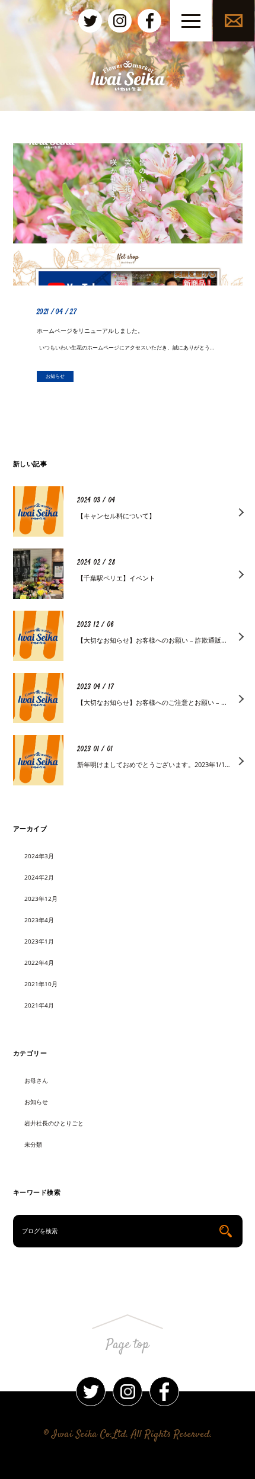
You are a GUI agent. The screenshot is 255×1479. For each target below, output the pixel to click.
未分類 (33, 1144)
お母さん (36, 1080)
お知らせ (36, 1102)
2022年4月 (39, 962)
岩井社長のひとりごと (54, 1123)
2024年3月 (39, 856)
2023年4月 (39, 920)
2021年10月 (41, 984)
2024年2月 (39, 877)
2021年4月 (39, 1005)
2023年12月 (41, 898)
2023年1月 (39, 941)
